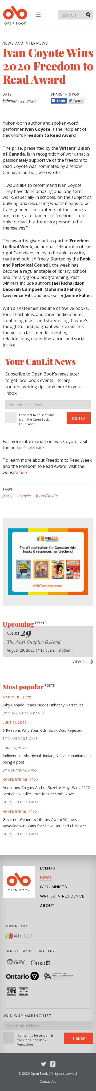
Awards (24, 496)
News (7, 496)
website (36, 447)
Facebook (52, 1064)
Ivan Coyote (47, 496)
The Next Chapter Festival (34, 642)
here (24, 472)
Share (59, 101)
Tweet (76, 101)
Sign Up (79, 418)
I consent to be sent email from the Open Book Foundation (37, 419)
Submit (89, 14)
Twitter (43, 1064)
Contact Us (48, 1081)
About (47, 905)
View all (80, 661)
